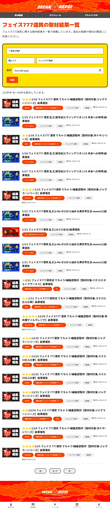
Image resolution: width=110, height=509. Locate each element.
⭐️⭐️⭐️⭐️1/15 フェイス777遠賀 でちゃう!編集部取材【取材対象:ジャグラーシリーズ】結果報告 (64, 191)
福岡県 (87, 108)
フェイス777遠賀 (72, 108)
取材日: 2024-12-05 (29, 459)
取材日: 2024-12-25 (100, 346)
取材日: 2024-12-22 (100, 364)
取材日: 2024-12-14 (98, 418)
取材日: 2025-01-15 (29, 202)
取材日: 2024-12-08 (100, 436)
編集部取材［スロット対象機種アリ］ (48, 108)
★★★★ (28, 198)
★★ (26, 144)
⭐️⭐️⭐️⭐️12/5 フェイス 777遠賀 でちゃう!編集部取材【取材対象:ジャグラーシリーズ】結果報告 (65, 448)
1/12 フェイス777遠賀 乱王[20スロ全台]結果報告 (51, 229)
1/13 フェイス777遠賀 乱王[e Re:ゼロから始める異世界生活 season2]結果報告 (64, 213)
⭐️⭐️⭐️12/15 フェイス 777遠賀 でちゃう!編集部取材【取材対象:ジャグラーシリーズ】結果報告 (64, 394)
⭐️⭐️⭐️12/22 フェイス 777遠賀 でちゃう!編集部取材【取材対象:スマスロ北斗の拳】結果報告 (64, 358)
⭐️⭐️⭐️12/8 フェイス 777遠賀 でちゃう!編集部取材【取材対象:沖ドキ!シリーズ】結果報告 (64, 430)
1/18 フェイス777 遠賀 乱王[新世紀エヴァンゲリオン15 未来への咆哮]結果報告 (64, 155)
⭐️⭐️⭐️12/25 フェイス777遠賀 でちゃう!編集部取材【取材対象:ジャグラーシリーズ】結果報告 (63, 340)
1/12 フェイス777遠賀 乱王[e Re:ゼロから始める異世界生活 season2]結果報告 (64, 246)
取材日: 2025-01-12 (84, 234)
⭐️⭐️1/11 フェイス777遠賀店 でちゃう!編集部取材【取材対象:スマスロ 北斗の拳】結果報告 (64, 300)
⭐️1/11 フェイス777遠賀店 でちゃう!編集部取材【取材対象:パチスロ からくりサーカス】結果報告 (64, 282)
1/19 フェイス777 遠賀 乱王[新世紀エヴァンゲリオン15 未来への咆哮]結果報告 (64, 119)
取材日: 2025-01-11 (73, 270)
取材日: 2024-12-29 (29, 329)
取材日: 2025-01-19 (73, 125)
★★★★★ (28, 325)
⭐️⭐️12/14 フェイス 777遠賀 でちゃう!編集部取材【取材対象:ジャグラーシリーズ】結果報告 (63, 412)
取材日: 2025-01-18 (98, 143)
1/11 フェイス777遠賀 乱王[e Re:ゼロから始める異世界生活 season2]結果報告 (64, 264)
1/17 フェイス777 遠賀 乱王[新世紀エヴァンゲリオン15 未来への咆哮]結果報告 (64, 173)
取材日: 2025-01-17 (73, 179)
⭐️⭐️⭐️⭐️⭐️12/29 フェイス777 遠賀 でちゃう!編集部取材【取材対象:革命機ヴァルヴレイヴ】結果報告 (64, 318)
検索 (12, 80)
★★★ (27, 108)
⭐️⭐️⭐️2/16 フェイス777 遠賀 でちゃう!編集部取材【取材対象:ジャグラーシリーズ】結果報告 (64, 101)
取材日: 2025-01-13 (73, 219)
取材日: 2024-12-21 (100, 382)
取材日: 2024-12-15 (100, 400)
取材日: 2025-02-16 (100, 107)
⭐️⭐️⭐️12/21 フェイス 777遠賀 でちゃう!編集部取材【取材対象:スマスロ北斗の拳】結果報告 (64, 376)
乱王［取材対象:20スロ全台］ (34, 234)
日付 (9, 70)
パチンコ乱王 (29, 126)
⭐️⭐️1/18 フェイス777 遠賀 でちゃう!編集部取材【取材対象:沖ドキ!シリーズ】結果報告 (65, 137)
